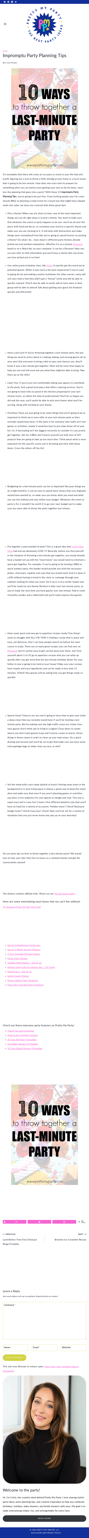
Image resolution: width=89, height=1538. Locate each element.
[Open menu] (5, 24)
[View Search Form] (84, 24)
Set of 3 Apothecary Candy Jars (23, 945)
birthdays (8, 1506)
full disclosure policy (64, 894)
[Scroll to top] (83, 1528)
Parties (5, 51)
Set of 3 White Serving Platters (23, 950)
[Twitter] (16, 2)
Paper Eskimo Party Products (22, 980)
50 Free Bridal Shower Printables (24, 1048)
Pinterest (78, 244)
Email (36, 1347)
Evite (49, 265)
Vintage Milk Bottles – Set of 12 (24, 963)
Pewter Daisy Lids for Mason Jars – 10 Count (31, 967)
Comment (10, 1305)
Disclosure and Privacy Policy (46, 1533)
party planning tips (25, 1502)
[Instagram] (12, 2)
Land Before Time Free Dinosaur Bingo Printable (20, 1239)
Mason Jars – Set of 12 (19, 972)
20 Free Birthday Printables (22, 1040)
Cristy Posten (11, 63)
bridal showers (52, 1506)
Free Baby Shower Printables (22, 1044)
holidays (18, 1506)
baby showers (31, 1506)
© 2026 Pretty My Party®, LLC (44, 1530)
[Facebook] (8, 2)
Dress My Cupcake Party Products (25, 985)
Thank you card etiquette (20, 1031)
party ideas (8, 1502)
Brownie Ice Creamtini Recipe (70, 1237)
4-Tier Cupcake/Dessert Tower (23, 954)
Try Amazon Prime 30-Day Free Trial (22, 907)
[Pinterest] (4, 2)
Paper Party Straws (17, 958)
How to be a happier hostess (22, 1035)
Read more (44, 1518)
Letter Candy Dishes (18, 976)
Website (66, 1347)
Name (8, 1347)
